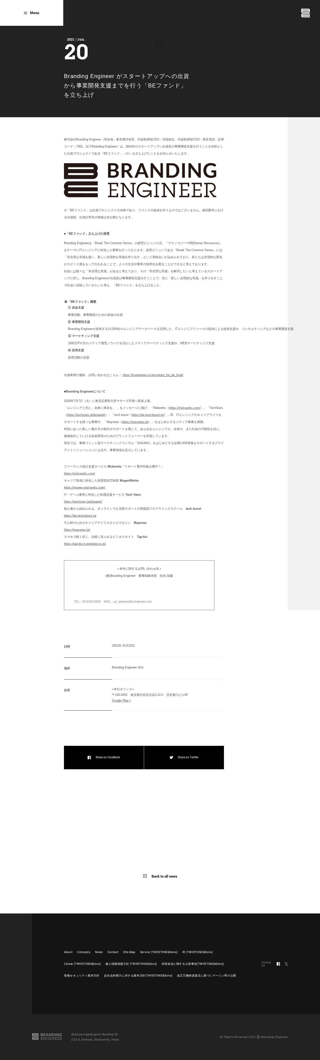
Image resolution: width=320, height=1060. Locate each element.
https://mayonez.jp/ (135, 422)
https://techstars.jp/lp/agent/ (86, 415)
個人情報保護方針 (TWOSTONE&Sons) (131, 964)
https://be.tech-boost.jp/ (148, 415)
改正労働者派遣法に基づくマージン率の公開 (206, 975)
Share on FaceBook (108, 757)
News (99, 952)
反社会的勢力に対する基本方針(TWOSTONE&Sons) (138, 975)
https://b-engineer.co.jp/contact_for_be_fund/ (153, 375)
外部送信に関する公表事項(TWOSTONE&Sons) (193, 964)
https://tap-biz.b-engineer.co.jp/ (85, 544)
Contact (113, 952)
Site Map (129, 952)
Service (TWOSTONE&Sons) (159, 952)
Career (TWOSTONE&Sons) (82, 964)
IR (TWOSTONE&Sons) (197, 952)
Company (83, 952)
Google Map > (121, 700)
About (68, 952)
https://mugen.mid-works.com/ (84, 487)
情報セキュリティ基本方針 (81, 975)
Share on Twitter (188, 757)
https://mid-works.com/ (184, 408)
